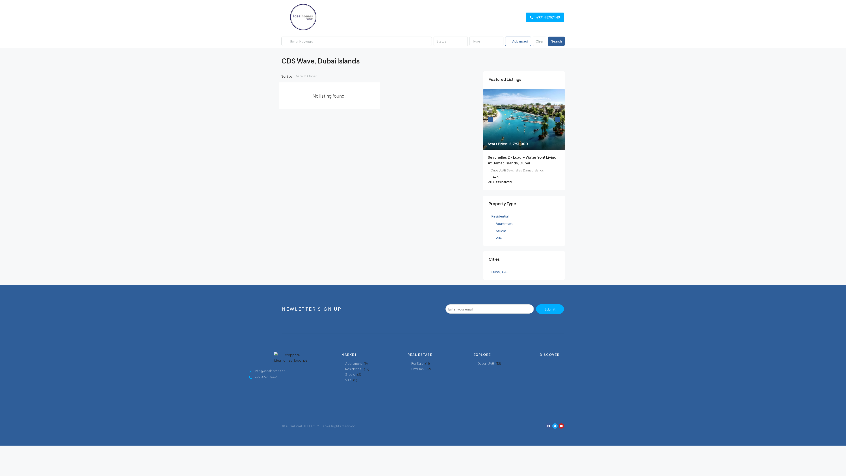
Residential (353, 369)
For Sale (417, 363)
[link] (524, 119)
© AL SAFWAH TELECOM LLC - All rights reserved (318, 426)
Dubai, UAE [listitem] (500, 272)
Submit (550, 309)
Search (556, 41)
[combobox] (451, 41)
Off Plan (417, 369)
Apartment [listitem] (504, 223)
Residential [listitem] (499, 216)
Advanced (520, 41)
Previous (490, 119)
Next (557, 119)
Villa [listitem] (499, 238)
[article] (524, 139)
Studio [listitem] (501, 231)
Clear (540, 41)
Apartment (353, 363)
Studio (350, 374)
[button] (557, 59)
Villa (348, 380)
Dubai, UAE (485, 363)
